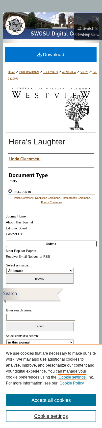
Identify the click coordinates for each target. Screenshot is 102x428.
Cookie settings (72, 377)
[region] (51, 386)
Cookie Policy (71, 383)
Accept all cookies (51, 400)
